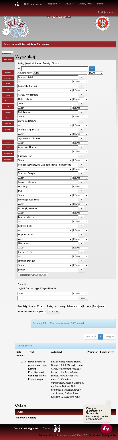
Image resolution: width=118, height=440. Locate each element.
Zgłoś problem (109, 435)
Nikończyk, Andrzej (26, 418)
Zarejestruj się (8, 78)
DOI (8, 106)
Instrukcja (8, 112)
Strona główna (34, 4)
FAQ (8, 89)
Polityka (8, 95)
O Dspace (8, 147)
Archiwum (8, 129)
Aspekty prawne (8, 118)
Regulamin (8, 101)
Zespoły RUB (84, 4)
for (19, 68)
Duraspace (94, 435)
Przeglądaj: (53, 4)
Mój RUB (8, 83)
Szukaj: (21, 63)
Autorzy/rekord (26, 311)
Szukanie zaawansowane (6, 53)
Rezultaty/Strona (26, 306)
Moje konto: (107, 12)
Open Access (8, 123)
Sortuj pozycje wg (56, 306)
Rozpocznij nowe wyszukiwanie (33, 275)
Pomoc (100, 4)
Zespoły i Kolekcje (8, 59)
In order (87, 306)
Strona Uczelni (8, 159)
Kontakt (8, 142)
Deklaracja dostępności (26, 428)
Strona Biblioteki (8, 153)
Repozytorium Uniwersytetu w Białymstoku (26, 44)
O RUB (68, 4)
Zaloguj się (8, 72)
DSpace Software (48, 435)
